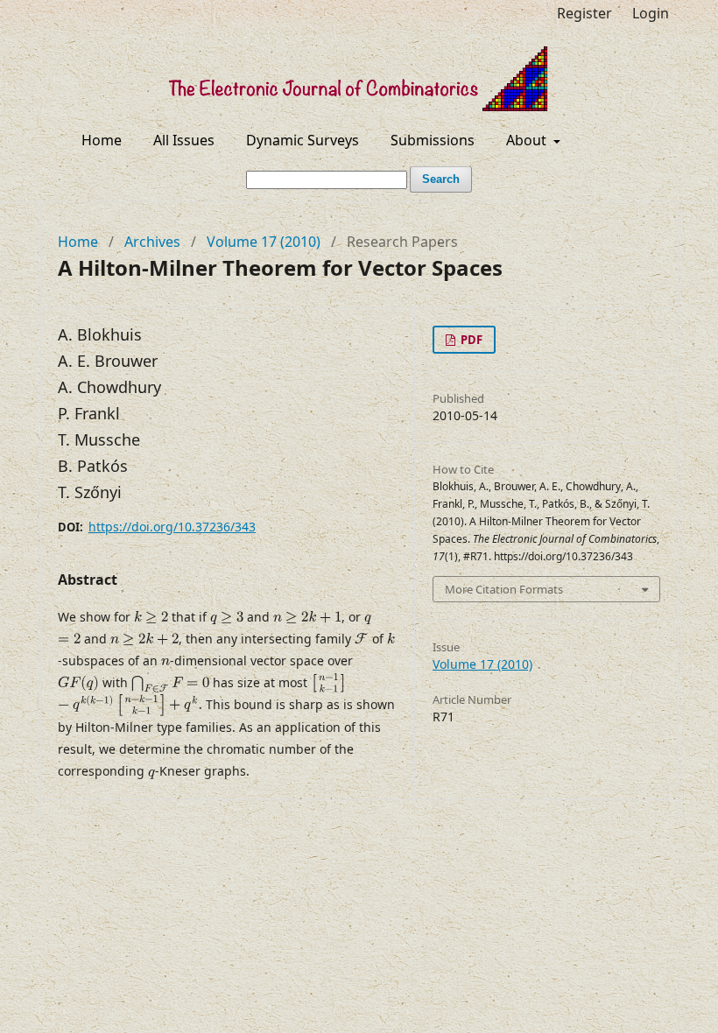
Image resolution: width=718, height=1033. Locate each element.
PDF (470, 340)
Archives (152, 241)
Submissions (433, 140)
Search (441, 179)
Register (584, 13)
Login (650, 13)
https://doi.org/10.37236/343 (172, 526)
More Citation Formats (504, 589)
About (528, 140)
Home (101, 140)
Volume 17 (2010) (263, 241)
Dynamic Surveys (302, 140)
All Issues (184, 140)
